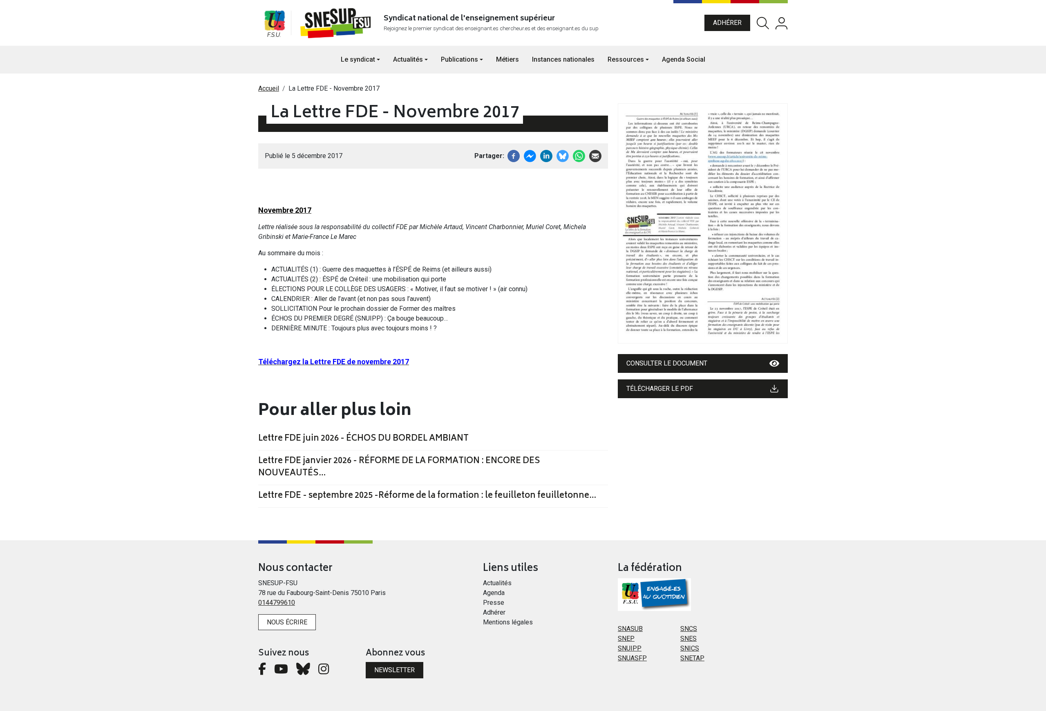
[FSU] (274, 23)
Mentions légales (508, 622)
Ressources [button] (626, 59)
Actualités (497, 583)
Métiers (507, 59)
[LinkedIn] (546, 155)
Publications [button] (459, 59)
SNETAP (692, 658)
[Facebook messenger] (530, 155)
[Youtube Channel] (281, 671)
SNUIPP (629, 648)
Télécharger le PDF (659, 388)
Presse (493, 602)
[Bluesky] (303, 671)
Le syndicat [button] (358, 59)
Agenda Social (683, 59)
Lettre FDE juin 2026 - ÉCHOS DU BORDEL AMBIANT (363, 439)
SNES (688, 638)
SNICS (689, 648)
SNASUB (630, 629)
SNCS (688, 629)
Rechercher (763, 23)
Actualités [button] (408, 59)
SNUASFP (632, 658)
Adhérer (727, 23)
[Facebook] (513, 155)
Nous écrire (287, 622)
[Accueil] (337, 23)
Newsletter (394, 670)
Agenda (494, 593)
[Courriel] (595, 155)
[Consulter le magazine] (703, 223)
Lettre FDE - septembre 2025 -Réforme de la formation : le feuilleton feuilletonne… (427, 496)
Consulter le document (666, 363)
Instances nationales (563, 59)
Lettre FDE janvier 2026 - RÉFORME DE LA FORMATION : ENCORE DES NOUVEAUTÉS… (399, 467)
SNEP (626, 638)
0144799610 (276, 602)
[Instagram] (323, 671)
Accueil (268, 88)
